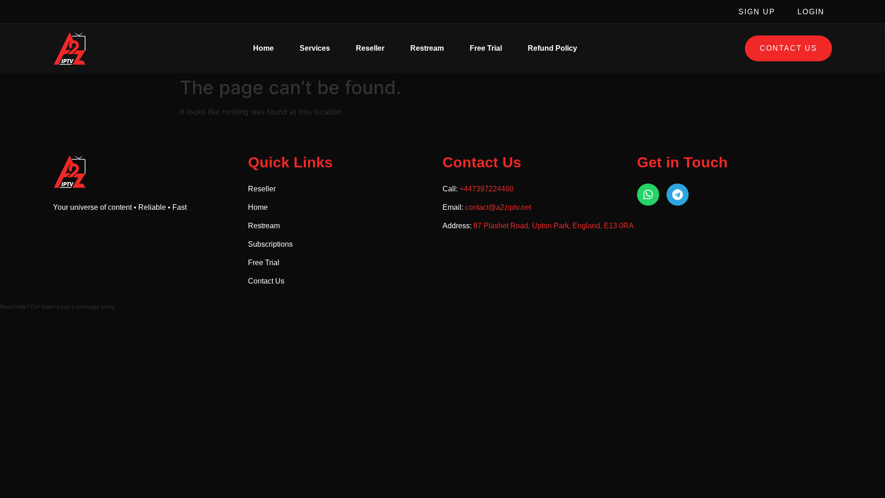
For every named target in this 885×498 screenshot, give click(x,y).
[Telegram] (678, 195)
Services (315, 48)
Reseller (370, 48)
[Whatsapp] (648, 195)
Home (263, 48)
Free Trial (486, 48)
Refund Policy (552, 48)
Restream (427, 48)
